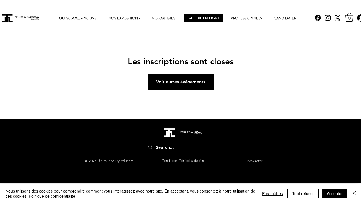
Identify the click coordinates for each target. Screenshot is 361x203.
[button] (349, 17)
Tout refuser (303, 193)
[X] (338, 18)
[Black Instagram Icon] (328, 18)
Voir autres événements (180, 82)
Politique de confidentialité (52, 196)
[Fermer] (354, 193)
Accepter (335, 193)
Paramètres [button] (272, 193)
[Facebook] (318, 18)
